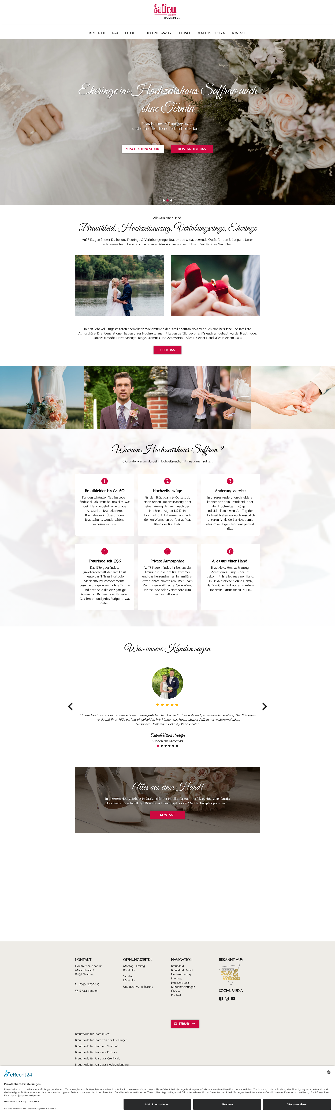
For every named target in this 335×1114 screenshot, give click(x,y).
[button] (164, 200)
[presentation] (70, 706)
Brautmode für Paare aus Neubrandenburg (102, 1064)
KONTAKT (238, 33)
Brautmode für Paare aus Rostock (96, 1052)
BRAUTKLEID (97, 33)
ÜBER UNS (167, 350)
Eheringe (176, 978)
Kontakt (176, 995)
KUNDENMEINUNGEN (211, 33)
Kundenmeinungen (183, 986)
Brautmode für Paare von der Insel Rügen (101, 1040)
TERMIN (184, 1024)
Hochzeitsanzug (181, 974)
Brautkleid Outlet (182, 970)
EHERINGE (184, 33)
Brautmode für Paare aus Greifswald (97, 1058)
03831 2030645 (88, 984)
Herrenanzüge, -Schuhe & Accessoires (126, 397)
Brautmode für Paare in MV (92, 1034)
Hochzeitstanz (180, 982)
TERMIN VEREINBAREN (192, 149)
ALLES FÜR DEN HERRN (143, 149)
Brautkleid (177, 966)
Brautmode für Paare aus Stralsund (96, 1046)
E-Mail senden (88, 990)
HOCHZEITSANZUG (158, 33)
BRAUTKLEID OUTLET (125, 33)
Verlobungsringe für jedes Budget (293, 397)
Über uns (176, 991)
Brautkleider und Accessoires (42, 397)
